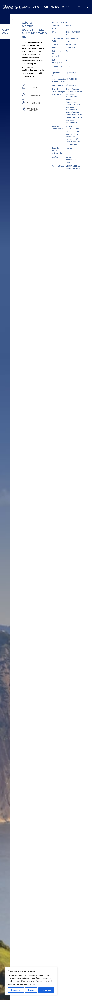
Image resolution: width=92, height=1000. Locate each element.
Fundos (35, 7)
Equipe (45, 7)
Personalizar (16, 990)
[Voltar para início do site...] (13, 7)
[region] (31, 981)
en (88, 7)
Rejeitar (31, 990)
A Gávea (26, 7)
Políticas (55, 7)
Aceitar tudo (46, 990)
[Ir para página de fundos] (13, 19)
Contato (65, 7)
